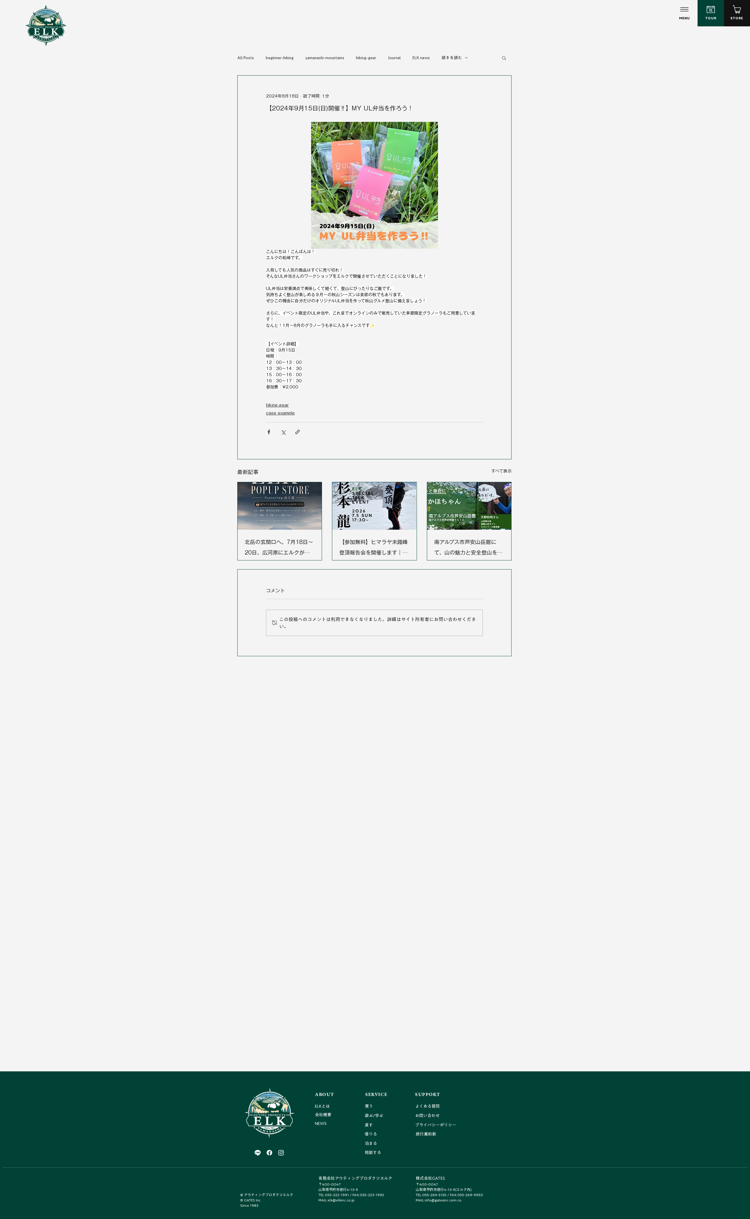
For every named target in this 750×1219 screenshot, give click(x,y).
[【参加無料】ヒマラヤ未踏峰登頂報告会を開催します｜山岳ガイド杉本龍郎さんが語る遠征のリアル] (374, 506)
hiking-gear (366, 58)
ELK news (421, 58)
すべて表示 (501, 471)
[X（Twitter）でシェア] (283, 432)
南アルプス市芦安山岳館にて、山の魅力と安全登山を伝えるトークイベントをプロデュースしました (468, 548)
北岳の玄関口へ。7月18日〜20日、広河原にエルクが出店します (279, 548)
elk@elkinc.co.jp (341, 1200)
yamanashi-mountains (324, 58)
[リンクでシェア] (297, 432)
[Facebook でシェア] (269, 432)
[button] (504, 57)
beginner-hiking (280, 58)
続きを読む (452, 58)
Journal (394, 58)
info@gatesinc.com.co (443, 1200)
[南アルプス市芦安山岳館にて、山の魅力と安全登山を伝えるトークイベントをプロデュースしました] (469, 506)
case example (280, 413)
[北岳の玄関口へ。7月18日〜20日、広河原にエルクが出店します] (280, 506)
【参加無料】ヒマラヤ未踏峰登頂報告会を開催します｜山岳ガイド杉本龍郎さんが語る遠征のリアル (373, 548)
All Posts (245, 58)
